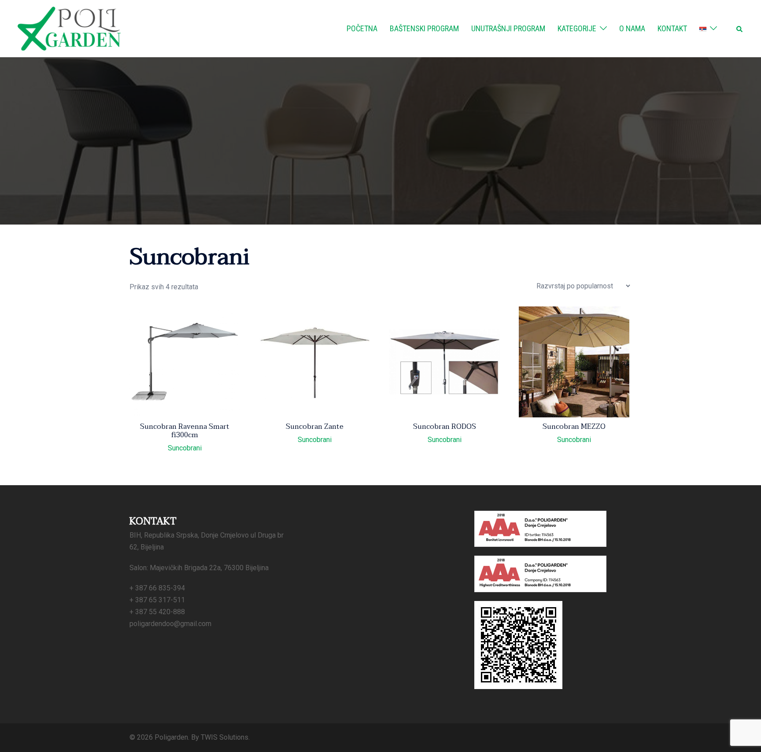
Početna (362, 28)
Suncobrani (185, 448)
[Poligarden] (69, 28)
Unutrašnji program (508, 28)
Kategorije (577, 28)
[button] (739, 29)
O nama (632, 28)
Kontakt (672, 28)
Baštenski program (424, 28)
